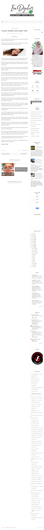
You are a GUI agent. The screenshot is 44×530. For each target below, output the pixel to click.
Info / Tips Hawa (34, 425)
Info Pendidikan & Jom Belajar (36, 429)
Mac (32, 261)
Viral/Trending (33, 513)
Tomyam (39, 506)
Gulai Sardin (38, 404)
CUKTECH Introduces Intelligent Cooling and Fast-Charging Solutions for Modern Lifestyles (37, 283)
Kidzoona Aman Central (35, 445)
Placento (33, 475)
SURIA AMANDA (35, 314)
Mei (32, 258)
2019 (33, 239)
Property (38, 475)
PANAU (40, 466)
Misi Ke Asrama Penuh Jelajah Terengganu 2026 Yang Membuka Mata (37, 321)
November (34, 250)
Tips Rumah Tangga (34, 502)
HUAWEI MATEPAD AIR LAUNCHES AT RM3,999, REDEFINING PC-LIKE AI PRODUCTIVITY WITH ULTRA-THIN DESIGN (37, 289)
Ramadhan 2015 (39, 477)
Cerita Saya (33, 389)
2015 (33, 245)
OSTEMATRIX (33, 464)
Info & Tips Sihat (14, 28)
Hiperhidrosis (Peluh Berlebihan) (36, 415)
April (32, 260)
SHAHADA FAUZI (35, 319)
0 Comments (3, 150)
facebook (32, 87)
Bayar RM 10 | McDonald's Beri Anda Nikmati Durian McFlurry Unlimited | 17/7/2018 (37, 162)
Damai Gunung (33, 398)
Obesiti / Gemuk (34, 466)
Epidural (36, 402)
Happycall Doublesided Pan (36, 118)
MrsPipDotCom (35, 275)
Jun (32, 257)
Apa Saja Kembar (34, 374)
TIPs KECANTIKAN (34, 496)
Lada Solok (33, 447)
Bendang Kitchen (34, 381)
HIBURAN (32, 408)
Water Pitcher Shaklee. (35, 136)
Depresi (40, 398)
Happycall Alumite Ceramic (36, 114)
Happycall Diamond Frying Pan (36, 116)
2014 (33, 247)
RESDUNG (32, 477)
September (34, 253)
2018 (33, 241)
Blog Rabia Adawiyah (36, 339)
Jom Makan (39, 433)
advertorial (33, 515)
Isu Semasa (33, 433)
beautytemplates (12, 527)
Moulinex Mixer (33, 122)
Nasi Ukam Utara (34, 462)
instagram (37, 87)
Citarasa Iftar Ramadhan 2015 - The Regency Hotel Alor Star (36, 394)
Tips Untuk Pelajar (34, 504)
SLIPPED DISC (39, 481)
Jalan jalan (34, 340)
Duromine (33, 400)
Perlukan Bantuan (34, 473)
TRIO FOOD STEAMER (35, 128)
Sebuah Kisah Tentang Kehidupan (37, 490)
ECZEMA (38, 400)
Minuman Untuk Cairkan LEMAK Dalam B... (7, 169)
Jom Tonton (33, 435)
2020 (33, 238)
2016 (33, 244)
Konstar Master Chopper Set (36, 120)
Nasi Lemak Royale (34, 456)
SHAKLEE (32, 481)
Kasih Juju (34, 331)
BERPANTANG (33, 376)
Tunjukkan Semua (41, 306)
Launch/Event (33, 449)
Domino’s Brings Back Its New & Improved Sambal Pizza (37, 327)
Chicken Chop (33, 391)
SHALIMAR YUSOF (35, 326)
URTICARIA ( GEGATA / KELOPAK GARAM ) (36, 511)
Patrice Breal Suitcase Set (35, 124)
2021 (33, 236)
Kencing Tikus (33, 443)
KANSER (32, 437)
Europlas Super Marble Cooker (36, 111)
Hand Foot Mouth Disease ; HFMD (37, 412)
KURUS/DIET (33, 439)
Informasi (38, 431)
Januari (33, 264)
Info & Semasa (33, 421)
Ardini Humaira (35, 293)
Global (32, 404)
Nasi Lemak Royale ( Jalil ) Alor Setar (36, 459)
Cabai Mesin (33, 385)
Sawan (41, 486)
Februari (33, 263)
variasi (32, 519)
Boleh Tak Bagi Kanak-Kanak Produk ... (21, 174)
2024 (33, 233)
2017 (33, 242)
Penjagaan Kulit (34, 471)
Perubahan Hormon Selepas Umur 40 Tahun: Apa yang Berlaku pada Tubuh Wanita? (37, 277)
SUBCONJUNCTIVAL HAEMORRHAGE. (36, 483)
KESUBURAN (38, 437)
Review (37, 479)
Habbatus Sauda (34, 410)
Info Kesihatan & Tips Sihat (36, 427)
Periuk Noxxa (33, 126)
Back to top (39, 527)
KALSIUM (39, 435)
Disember (33, 248)
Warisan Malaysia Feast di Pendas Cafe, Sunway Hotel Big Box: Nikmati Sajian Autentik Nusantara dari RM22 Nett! (37, 334)
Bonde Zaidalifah (35, 286)
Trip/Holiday (33, 508)
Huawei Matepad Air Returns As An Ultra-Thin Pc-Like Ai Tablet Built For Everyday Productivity (37, 303)
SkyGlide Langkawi (34, 494)
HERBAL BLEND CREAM (34, 406)
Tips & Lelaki (40, 498)
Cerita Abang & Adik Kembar (36, 387)
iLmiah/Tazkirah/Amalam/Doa (36, 517)
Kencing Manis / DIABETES (35, 441)
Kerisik (39, 443)
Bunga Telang (33, 383)
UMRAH (39, 508)
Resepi (32, 479)
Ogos (33, 254)
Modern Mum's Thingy (36, 280)
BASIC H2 (40, 374)
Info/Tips (32, 431)
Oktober (33, 251)
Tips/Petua (33, 506)
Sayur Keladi (33, 488)
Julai (32, 255)
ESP (31, 402)
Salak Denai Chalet (34, 486)
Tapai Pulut (33, 498)
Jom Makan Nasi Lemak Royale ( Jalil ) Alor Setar (39, 148)
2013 (33, 266)
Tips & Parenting (34, 500)
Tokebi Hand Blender (35, 130)
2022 (33, 235)
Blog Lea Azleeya (35, 300)
